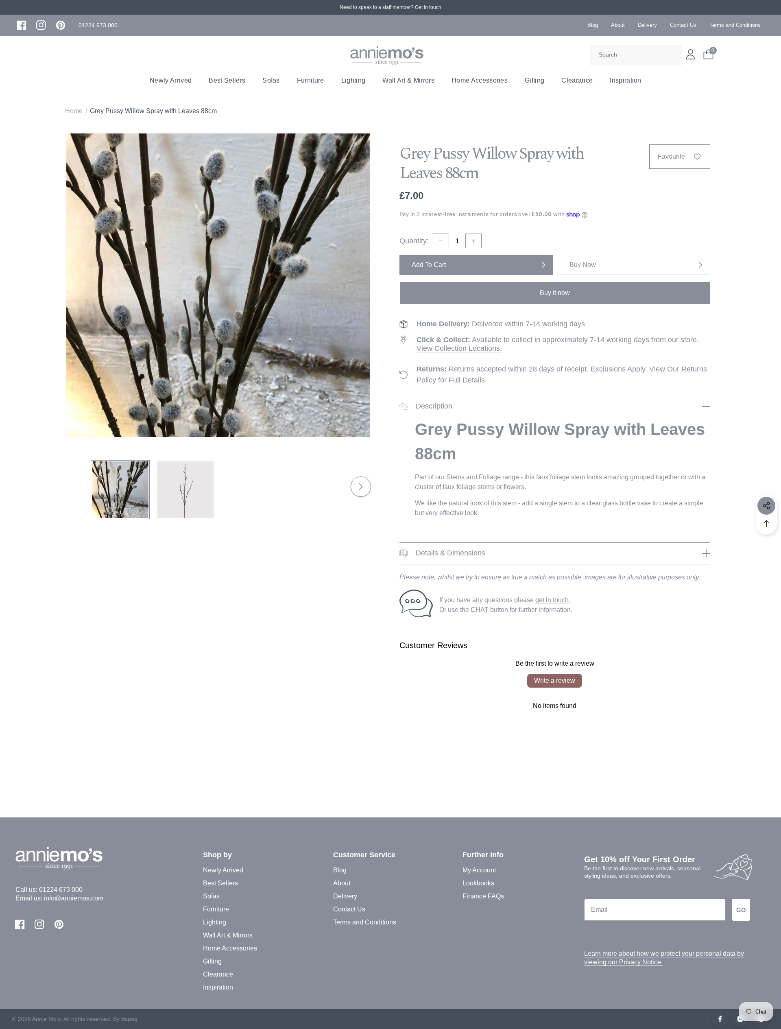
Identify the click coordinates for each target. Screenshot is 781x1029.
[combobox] (636, 55)
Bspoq (129, 1019)
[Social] (766, 506)
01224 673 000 (61, 889)
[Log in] (690, 54)
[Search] (673, 55)
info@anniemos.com (73, 898)
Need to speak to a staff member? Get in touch (390, 7)
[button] (98, 25)
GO (741, 910)
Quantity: (414, 241)
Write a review (554, 680)
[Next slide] (361, 486)
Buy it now (555, 292)
